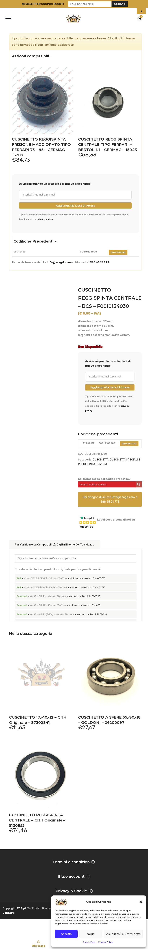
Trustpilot (85, 526)
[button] (141, 902)
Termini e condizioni (72, 862)
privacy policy (45, 219)
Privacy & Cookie (71, 891)
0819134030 (118, 252)
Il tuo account (71, 876)
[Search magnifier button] (139, 484)
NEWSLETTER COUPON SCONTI (43, 4)
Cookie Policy (90, 942)
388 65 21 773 (99, 262)
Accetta (66, 934)
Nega (91, 934)
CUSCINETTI (100, 459)
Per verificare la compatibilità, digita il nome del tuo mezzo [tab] (54, 544)
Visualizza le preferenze (123, 934)
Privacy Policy (105, 942)
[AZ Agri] (73, 18)
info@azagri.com (59, 262)
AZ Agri (21, 908)
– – (61, 578)
